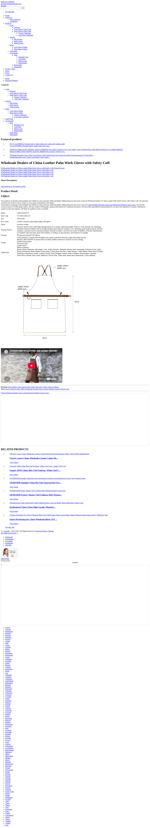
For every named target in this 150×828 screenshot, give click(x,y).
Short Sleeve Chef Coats (22, 31)
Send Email (5, 559)
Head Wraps (22, 63)
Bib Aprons (18, 39)
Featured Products (11, 80)
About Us (8, 17)
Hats (15, 55)
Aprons (12, 37)
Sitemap (51, 531)
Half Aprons (18, 41)
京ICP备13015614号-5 (9, 533)
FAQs (7, 73)
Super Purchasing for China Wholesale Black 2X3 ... (33, 519)
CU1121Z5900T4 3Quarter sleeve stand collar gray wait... (30, 146)
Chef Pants (13, 51)
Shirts (12, 45)
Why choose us (15, 19)
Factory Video (10, 69)
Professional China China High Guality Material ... (33, 507)
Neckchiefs (18, 67)
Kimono (17, 27)
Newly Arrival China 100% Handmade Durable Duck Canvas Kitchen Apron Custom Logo (37, 389)
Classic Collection (24, 33)
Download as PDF (19, 186)
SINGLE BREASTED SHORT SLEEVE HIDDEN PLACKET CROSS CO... (38, 152)
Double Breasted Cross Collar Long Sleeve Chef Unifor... (30, 157)
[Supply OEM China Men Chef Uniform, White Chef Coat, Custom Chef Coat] (38, 466)
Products (8, 23)
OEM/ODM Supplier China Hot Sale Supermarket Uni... (35, 483)
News (7, 71)
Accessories (14, 53)
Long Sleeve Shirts (20, 47)
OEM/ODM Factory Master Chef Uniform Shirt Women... (36, 495)
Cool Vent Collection (25, 35)
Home (7, 15)
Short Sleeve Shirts (20, 49)
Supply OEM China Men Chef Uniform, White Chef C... (35, 470)
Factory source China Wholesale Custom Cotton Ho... (34, 458)
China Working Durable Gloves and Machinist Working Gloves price (112, 205)
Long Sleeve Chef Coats (22, 29)
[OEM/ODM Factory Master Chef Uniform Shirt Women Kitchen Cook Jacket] (38, 491)
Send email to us (6, 186)
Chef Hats (21, 59)
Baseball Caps (23, 57)
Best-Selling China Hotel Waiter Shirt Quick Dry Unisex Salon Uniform (33, 387)
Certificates (13, 21)
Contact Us (9, 75)
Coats (12, 25)
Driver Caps (22, 61)
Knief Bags (18, 65)
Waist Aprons (18, 43)
